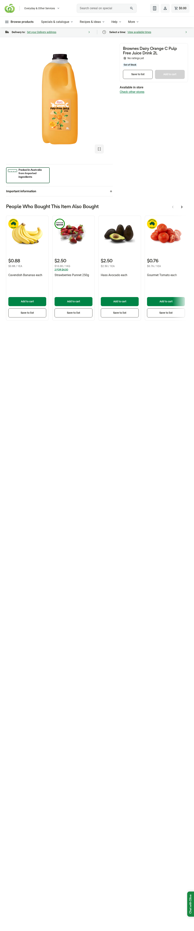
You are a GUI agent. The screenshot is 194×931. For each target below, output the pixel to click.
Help (114, 22)
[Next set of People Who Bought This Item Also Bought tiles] (182, 207)
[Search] (132, 8)
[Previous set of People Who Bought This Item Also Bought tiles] (173, 207)
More (131, 22)
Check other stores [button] (132, 92)
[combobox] (106, 8)
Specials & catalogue (55, 22)
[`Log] (165, 8)
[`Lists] (154, 8)
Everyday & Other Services (39, 8)
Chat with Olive (190, 904)
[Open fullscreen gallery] (99, 149)
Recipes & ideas (90, 22)
